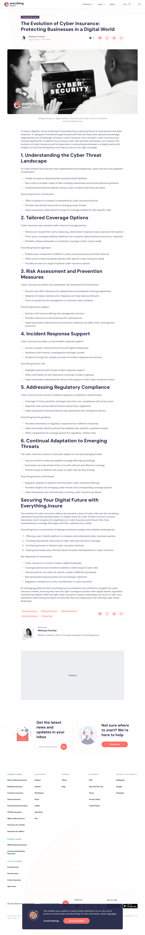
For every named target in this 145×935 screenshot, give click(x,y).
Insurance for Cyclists (16, 825)
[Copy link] (121, 38)
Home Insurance (14, 799)
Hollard (37, 780)
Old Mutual (39, 793)
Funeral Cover (13, 867)
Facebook (120, 793)
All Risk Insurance (14, 812)
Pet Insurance (12, 873)
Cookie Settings (51, 921)
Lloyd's (37, 806)
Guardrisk (39, 812)
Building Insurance (14, 786)
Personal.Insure (14, 774)
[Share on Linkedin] (114, 38)
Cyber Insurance (14, 880)
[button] (88, 4)
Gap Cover (11, 886)
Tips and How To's (96, 786)
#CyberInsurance (29, 611)
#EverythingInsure (30, 616)
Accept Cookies (76, 921)
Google (119, 786)
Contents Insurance (15, 793)
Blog (63, 786)
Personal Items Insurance (17, 806)
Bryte (37, 799)
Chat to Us (115, 744)
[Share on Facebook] (100, 38)
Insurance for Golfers (15, 831)
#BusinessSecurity (69, 611)
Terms (91, 793)
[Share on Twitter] (107, 38)
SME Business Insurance (17, 845)
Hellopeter (120, 780)
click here (111, 913)
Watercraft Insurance (16, 818)
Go (63, 746)
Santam (38, 786)
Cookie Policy (94, 806)
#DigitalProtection (49, 611)
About (64, 780)
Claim (112, 4)
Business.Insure (14, 839)
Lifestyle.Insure (14, 861)
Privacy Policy (94, 799)
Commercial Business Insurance (16, 852)
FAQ (90, 780)
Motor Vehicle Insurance (17, 780)
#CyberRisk (47, 616)
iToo (36, 818)
